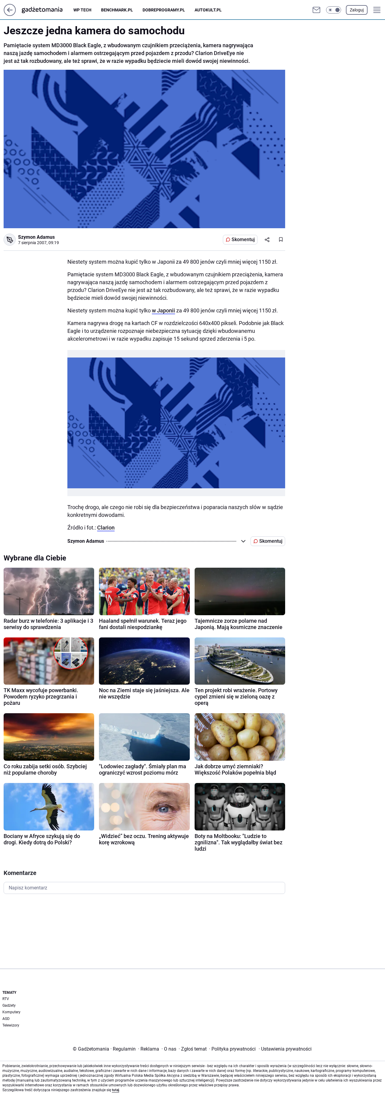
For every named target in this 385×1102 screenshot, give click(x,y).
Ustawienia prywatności (285, 1049)
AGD (6, 1019)
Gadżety (9, 1005)
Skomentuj (243, 239)
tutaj (115, 1090)
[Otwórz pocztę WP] (316, 10)
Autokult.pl (208, 10)
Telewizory (10, 1025)
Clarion (106, 527)
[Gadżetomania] (46, 10)
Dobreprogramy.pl (164, 10)
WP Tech (82, 10)
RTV (5, 999)
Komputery (11, 1012)
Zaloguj (357, 10)
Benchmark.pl (117, 10)
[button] (333, 10)
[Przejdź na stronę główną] (10, 14)
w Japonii (163, 310)
